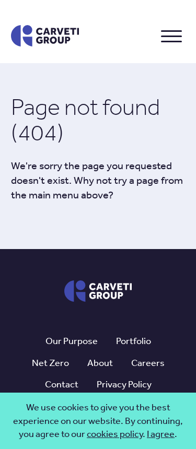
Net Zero (50, 363)
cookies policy (115, 434)
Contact (61, 384)
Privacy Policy (124, 384)
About (100, 363)
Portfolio (133, 341)
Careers (148, 363)
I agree (161, 434)
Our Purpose (71, 341)
